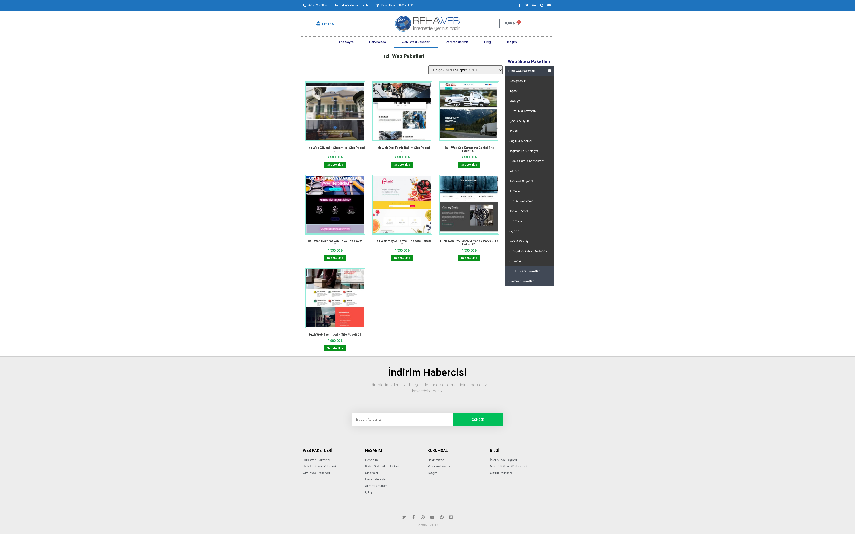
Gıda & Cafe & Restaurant (526, 161)
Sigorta (514, 231)
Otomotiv (515, 221)
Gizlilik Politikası (501, 473)
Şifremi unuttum (376, 485)
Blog (487, 42)
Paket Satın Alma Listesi (382, 466)
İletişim (511, 42)
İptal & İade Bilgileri (503, 460)
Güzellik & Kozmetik (522, 111)
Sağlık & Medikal (520, 141)
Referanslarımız (457, 42)
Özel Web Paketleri (521, 281)
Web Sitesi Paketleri (415, 42)
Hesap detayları (376, 479)
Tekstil (513, 131)
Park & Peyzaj (518, 241)
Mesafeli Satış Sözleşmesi (508, 466)
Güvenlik (515, 261)
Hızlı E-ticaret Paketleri (524, 271)
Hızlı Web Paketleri (521, 71)
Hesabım (371, 460)
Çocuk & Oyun (519, 121)
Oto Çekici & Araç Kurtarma (528, 251)
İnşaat (513, 91)
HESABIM (328, 24)
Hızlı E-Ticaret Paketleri (319, 466)
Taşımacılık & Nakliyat (523, 151)
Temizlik (514, 191)
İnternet (515, 171)
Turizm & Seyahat (521, 181)
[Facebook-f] (520, 5)
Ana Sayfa (346, 42)
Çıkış (368, 492)
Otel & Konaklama (521, 201)
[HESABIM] (318, 23)
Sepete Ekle (335, 164)
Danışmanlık (517, 81)
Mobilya (514, 101)
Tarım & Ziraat (518, 211)
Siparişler (371, 473)
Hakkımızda (377, 42)
